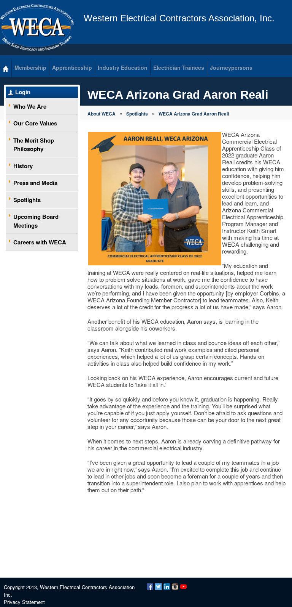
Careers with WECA (39, 242)
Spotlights (27, 200)
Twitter (158, 586)
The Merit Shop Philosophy (33, 144)
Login (22, 92)
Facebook (150, 586)
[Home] (6, 68)
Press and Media (35, 182)
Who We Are (29, 106)
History (23, 166)
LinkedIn (166, 586)
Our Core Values (35, 123)
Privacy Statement (24, 601)
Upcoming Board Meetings (36, 221)
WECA (37, 27)
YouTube (183, 586)
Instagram (175, 586)
